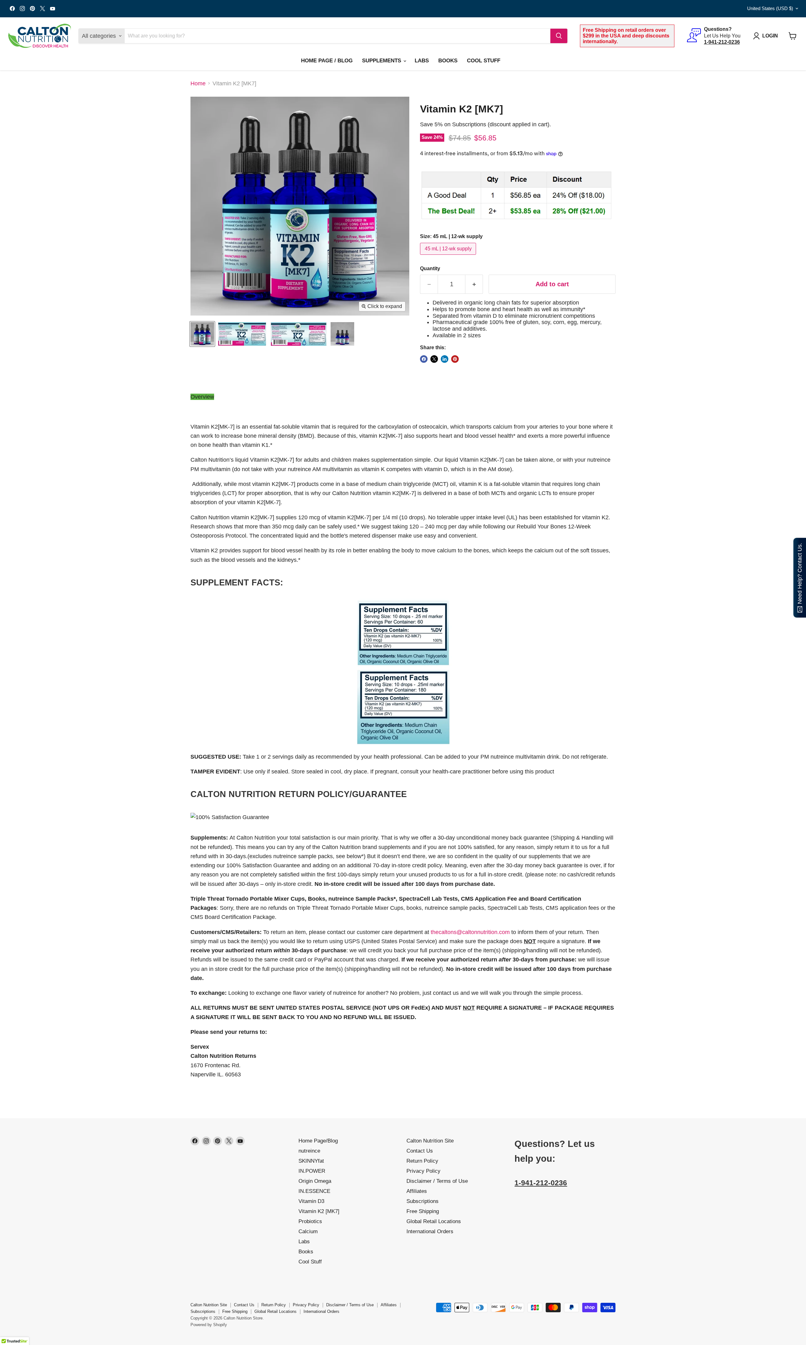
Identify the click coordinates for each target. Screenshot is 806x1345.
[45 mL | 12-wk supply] (449, 256)
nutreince (309, 1151)
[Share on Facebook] (424, 359)
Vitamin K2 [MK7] (318, 1211)
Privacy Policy (423, 1171)
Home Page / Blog (327, 61)
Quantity (430, 268)
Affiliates (416, 1191)
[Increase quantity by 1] (474, 284)
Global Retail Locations (433, 1221)
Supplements (382, 61)
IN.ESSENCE (314, 1191)
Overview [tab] (202, 397)
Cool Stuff (483, 61)
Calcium (308, 1231)
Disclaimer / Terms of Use (437, 1181)
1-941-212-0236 (540, 1183)
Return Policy (422, 1161)
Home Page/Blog (318, 1141)
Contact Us (419, 1151)
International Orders (429, 1231)
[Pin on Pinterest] (455, 359)
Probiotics (310, 1221)
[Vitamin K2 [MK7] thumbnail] (202, 334)
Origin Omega (314, 1181)
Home (198, 83)
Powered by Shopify (208, 1324)
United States (770, 8)
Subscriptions (422, 1201)
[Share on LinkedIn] (444, 359)
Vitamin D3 (311, 1201)
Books (447, 61)
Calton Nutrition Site (430, 1141)
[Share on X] (434, 359)
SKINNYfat (311, 1161)
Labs (422, 61)
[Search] (558, 36)
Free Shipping (422, 1211)
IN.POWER (311, 1171)
